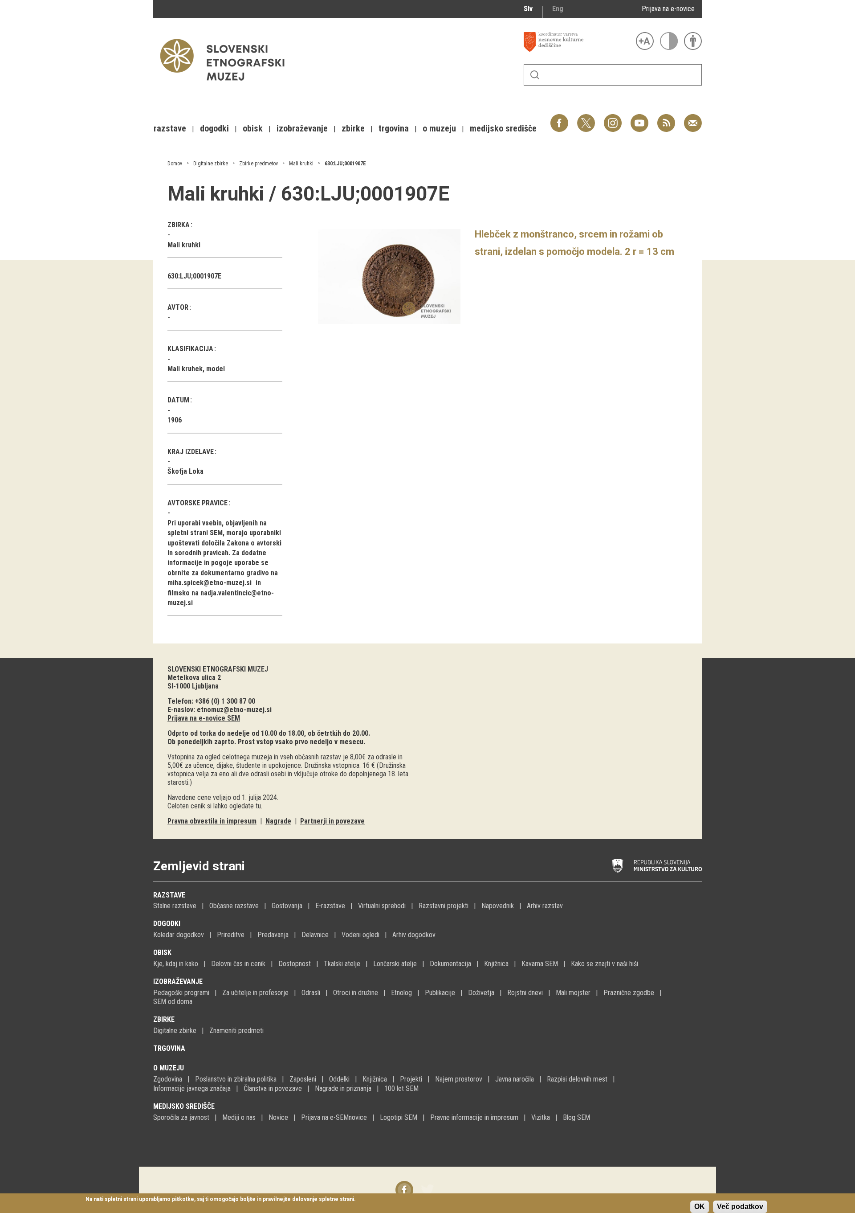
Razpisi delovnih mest (577, 1079)
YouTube (639, 118)
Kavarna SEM (539, 963)
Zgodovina (167, 1079)
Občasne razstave (234, 906)
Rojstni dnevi (525, 992)
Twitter (586, 118)
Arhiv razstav (545, 906)
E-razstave (330, 906)
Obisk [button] (253, 128)
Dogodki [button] (214, 128)
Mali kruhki (301, 163)
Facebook (559, 118)
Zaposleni (302, 1079)
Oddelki (339, 1079)
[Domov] (226, 85)
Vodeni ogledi (360, 934)
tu (258, 806)
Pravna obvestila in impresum (211, 821)
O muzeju (168, 1068)
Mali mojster (573, 992)
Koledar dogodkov (178, 934)
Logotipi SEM (398, 1117)
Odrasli (310, 992)
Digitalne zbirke (210, 163)
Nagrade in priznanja (343, 1088)
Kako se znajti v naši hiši (604, 963)
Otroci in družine (355, 992)
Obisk (162, 952)
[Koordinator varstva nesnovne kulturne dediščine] (577, 42)
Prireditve (230, 934)
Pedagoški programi (181, 992)
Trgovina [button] (394, 128)
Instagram (613, 118)
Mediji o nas (239, 1117)
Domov (174, 163)
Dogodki (166, 923)
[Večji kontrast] (669, 41)
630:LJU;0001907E (345, 163)
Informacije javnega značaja (192, 1088)
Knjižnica (496, 963)
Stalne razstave (174, 906)
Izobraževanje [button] (302, 128)
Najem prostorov (458, 1079)
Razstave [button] (170, 128)
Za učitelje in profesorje (255, 992)
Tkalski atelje (342, 963)
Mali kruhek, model (196, 369)
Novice (278, 1117)
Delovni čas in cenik (238, 963)
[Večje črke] (645, 41)
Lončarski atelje (395, 963)
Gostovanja (287, 906)
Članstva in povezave (273, 1088)
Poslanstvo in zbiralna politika (236, 1079)
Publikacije (440, 992)
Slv (528, 8)
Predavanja (273, 934)
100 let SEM (401, 1088)
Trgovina (169, 1048)
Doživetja (481, 992)
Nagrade (278, 821)
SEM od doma (172, 1001)
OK (699, 1206)
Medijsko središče (184, 1106)
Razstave (169, 895)
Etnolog (401, 992)
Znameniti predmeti (236, 1030)
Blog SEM (576, 1117)
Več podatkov (740, 1206)
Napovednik (497, 906)
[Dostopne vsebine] (693, 41)
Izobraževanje (178, 981)
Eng (557, 8)
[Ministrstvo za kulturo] (657, 866)
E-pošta (693, 118)
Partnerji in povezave (332, 821)
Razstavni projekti (443, 906)
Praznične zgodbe (628, 992)
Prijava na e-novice (668, 8)
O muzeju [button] (439, 128)
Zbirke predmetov (258, 163)
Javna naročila (514, 1079)
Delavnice (315, 934)
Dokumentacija (450, 963)
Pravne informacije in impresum (474, 1117)
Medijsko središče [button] (503, 128)
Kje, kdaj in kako (175, 963)
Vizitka (540, 1117)
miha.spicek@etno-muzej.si (209, 582)
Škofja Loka (185, 471)
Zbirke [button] (353, 128)
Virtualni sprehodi (382, 906)
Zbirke (164, 1019)
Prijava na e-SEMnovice (334, 1117)
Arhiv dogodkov (414, 934)
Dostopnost (294, 963)
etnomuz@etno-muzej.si (234, 709)
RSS (664, 118)
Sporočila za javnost (181, 1117)
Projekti (411, 1079)
